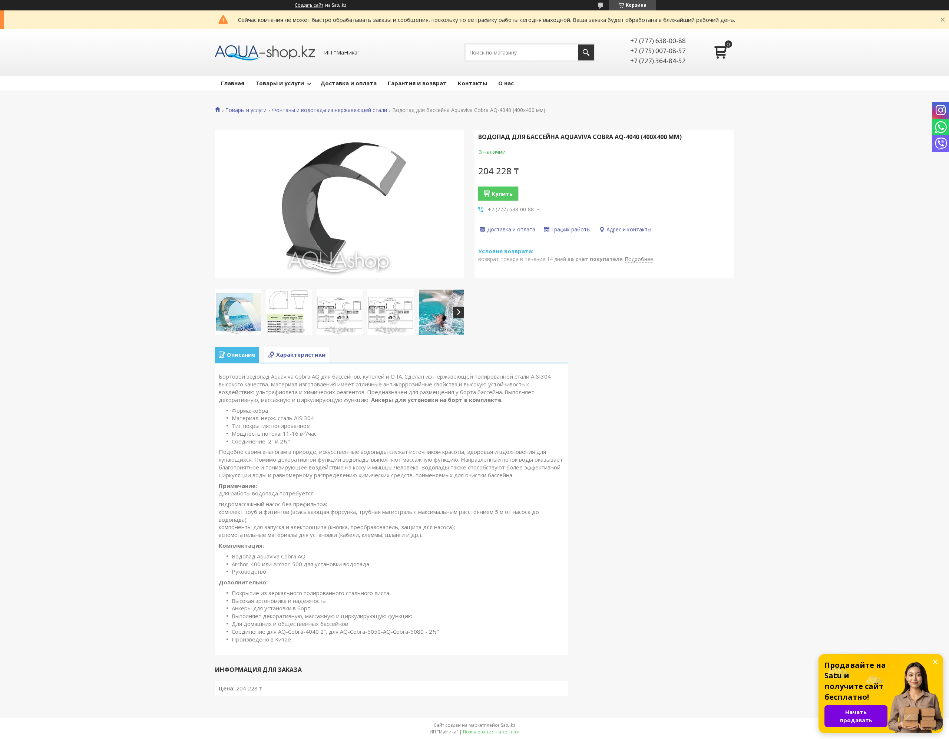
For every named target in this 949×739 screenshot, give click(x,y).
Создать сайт (309, 5)
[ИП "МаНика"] (265, 52)
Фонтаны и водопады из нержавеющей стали (329, 110)
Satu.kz (508, 725)
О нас (506, 83)
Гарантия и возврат (417, 83)
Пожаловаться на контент (491, 732)
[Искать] (586, 52)
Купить (502, 193)
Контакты (472, 83)
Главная (232, 83)
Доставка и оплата (348, 83)
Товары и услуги (279, 83)
